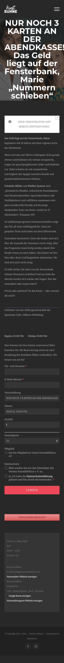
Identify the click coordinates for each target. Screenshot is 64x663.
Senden (32, 490)
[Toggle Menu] (56, 9)
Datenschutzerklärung (39, 476)
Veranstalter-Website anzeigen (22, 576)
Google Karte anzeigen (20, 595)
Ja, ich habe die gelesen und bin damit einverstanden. (31, 478)
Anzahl (8, 419)
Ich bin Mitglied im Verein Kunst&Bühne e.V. (32, 454)
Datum (8, 405)
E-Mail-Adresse (14, 379)
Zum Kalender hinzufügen (32, 517)
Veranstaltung (12, 392)
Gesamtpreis (11, 435)
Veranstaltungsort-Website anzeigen (24, 600)
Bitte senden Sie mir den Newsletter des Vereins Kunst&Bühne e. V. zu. (31, 469)
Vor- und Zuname (15, 366)
